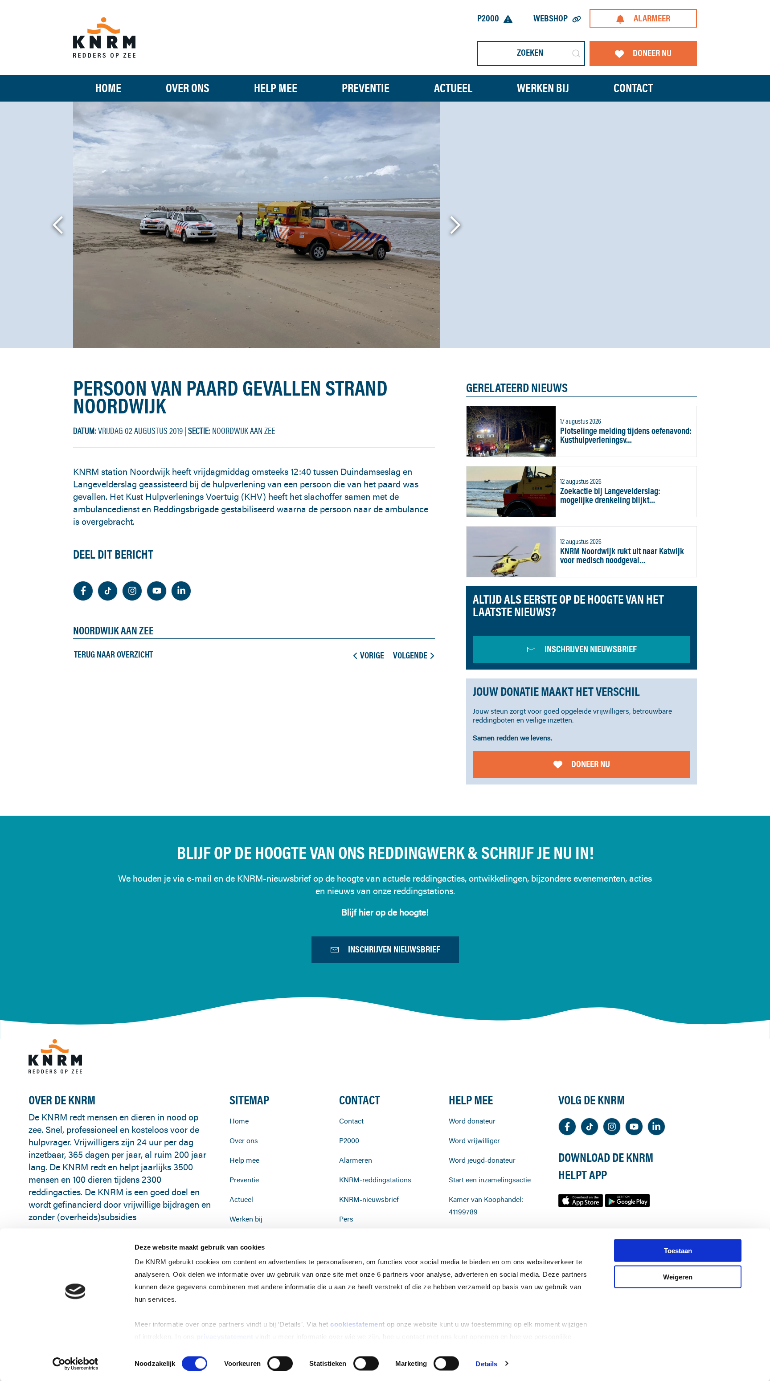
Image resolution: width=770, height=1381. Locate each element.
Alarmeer (652, 18)
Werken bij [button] (543, 88)
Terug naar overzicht (113, 654)
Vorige (372, 655)
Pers (346, 1219)
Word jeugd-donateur (482, 1160)
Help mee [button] (275, 88)
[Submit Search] (576, 53)
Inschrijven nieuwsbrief (394, 949)
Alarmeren (355, 1160)
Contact (633, 88)
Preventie (244, 1180)
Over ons (243, 1140)
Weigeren (677, 1276)
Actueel (453, 88)
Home (108, 88)
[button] (59, 225)
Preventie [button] (365, 88)
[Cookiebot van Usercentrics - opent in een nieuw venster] (76, 1363)
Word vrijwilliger (474, 1140)
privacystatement (226, 1336)
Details (486, 1363)
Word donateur (472, 1121)
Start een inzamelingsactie (490, 1180)
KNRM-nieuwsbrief (369, 1199)
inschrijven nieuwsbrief (591, 649)
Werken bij (245, 1219)
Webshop (550, 18)
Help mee (244, 1160)
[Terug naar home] (104, 37)
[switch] (280, 1363)
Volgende (410, 655)
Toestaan (678, 1250)
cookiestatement (358, 1324)
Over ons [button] (187, 88)
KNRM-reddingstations (375, 1180)
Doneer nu (652, 53)
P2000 (488, 18)
